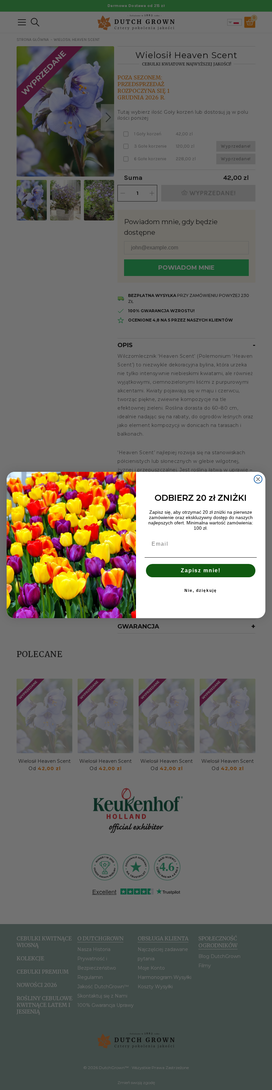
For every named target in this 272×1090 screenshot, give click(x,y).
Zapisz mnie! (201, 570)
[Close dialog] (258, 479)
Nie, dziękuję (200, 590)
